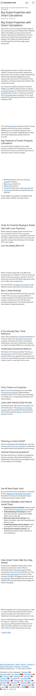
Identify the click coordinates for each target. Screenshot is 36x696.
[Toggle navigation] (33, 2)
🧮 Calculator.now (8, 2)
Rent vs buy (7, 184)
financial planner (23, 610)
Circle (7, 89)
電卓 (4, 689)
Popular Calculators (6, 666)
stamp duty (13, 97)
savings (22, 570)
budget (11, 242)
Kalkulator (17, 681)
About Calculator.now (7, 664)
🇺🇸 (27, 3)
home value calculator (11, 393)
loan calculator (9, 457)
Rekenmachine (26, 685)
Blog (7, 7)
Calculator (6, 676)
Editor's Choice (21, 664)
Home (2, 7)
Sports (17, 337)
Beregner (25, 672)
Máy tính (6, 685)
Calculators (13, 126)
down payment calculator (18, 277)
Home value (8, 190)
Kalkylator (24, 683)
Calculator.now (6, 624)
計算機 (23, 687)
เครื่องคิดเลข (13, 687)
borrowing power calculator (14, 95)
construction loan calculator (15, 446)
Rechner (15, 685)
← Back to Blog (6, 632)
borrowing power (13, 574)
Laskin (33, 683)
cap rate (26, 188)
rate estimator (5, 578)
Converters (25, 666)
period (19, 412)
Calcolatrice (4, 674)
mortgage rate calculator (21, 285)
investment (4, 43)
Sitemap (17, 666)
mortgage (19, 339)
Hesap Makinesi (5, 681)
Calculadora (15, 674)
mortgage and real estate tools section (18, 494)
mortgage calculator (8, 91)
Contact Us (30, 664)
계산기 (12, 689)
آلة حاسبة (3, 687)
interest (3, 79)
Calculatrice (24, 678)
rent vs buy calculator (17, 296)
